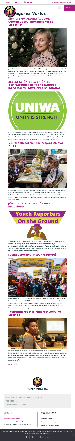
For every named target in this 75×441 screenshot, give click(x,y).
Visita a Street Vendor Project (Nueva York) (35, 144)
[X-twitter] (19, 2)
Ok (27, 437)
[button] (53, 7)
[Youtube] (27, 2)
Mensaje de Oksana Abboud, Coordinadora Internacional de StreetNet (30, 22)
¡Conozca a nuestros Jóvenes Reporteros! (29, 205)
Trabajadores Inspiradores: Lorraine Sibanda (34, 313)
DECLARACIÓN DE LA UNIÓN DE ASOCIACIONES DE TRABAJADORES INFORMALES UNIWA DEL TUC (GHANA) (34, 85)
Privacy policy (44, 437)
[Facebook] (16, 2)
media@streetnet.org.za (12, 418)
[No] (72, 435)
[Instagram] (25, 2)
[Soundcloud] (30, 2)
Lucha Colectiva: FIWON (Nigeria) (32, 255)
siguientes (12, 364)
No (33, 437)
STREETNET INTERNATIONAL (37, 389)
